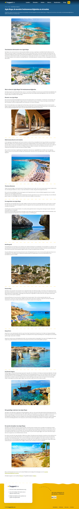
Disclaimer (55, 507)
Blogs (64, 2)
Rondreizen (57, 2)
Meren (49, 2)
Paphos (34, 475)
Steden (42, 2)
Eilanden (35, 2)
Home (6, 6)
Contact (72, 507)
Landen (28, 2)
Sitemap (61, 507)
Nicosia (21, 475)
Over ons (66, 507)
